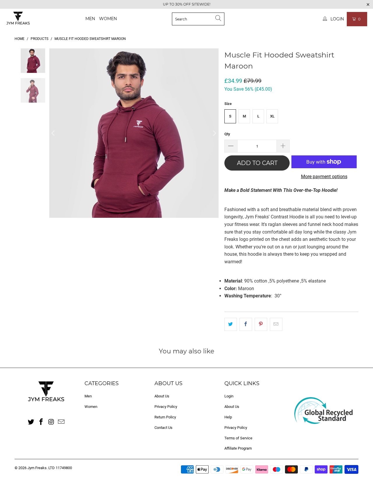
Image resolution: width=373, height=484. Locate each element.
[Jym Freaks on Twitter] (31, 422)
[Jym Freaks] (18, 19)
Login (228, 396)
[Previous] (53, 133)
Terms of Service (238, 438)
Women (108, 18)
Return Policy (165, 417)
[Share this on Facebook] (246, 324)
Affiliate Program (238, 448)
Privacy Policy (165, 406)
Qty (227, 134)
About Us (161, 396)
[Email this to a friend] (276, 324)
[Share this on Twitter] (230, 324)
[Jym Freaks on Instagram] (51, 422)
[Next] (214, 133)
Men (90, 18)
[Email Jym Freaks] (61, 422)
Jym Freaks (37, 468)
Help (228, 417)
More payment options (324, 176)
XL (272, 116)
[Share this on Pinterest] (261, 324)
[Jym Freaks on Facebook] (41, 422)
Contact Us (163, 427)
